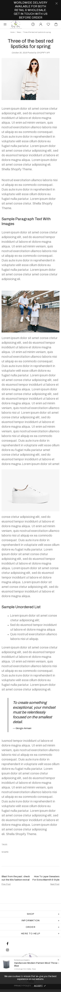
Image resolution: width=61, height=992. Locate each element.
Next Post (54, 884)
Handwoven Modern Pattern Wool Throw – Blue (36, 964)
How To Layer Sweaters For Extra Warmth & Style (45, 878)
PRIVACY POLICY (22, 986)
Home (12, 32)
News (19, 32)
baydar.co (16, 24)
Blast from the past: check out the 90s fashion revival (16, 878)
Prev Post (6, 884)
